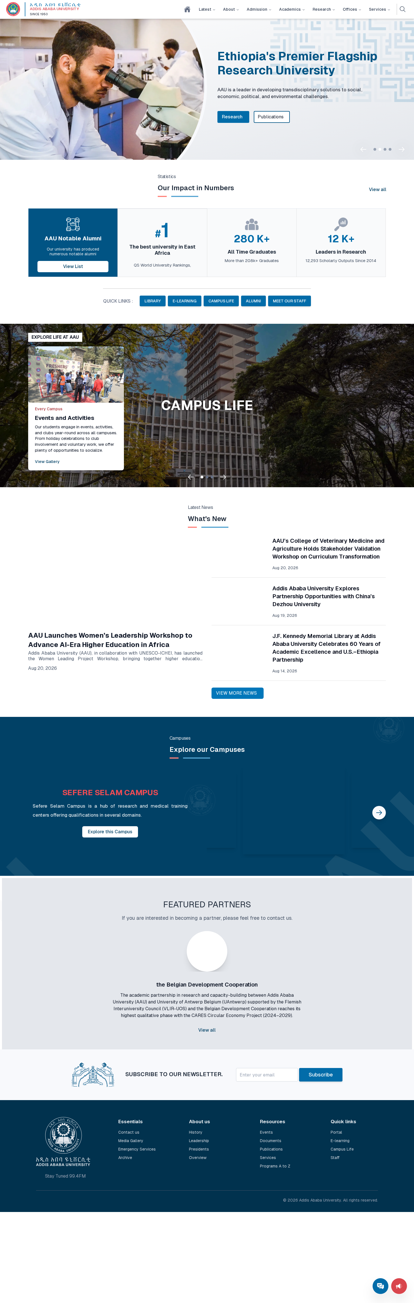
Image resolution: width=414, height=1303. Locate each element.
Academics (290, 9)
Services (377, 9)
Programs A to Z (275, 1166)
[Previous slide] (363, 149)
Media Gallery (130, 1140)
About (229, 9)
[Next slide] (401, 149)
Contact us (128, 1132)
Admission (257, 9)
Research (322, 9)
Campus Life (342, 1149)
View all (377, 189)
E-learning (340, 1140)
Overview (197, 1157)
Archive (125, 1157)
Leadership (199, 1140)
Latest (205, 9)
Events (266, 1132)
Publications (271, 116)
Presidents (199, 1149)
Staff (335, 1157)
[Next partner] (344, 996)
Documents (270, 1140)
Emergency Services (137, 1149)
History (195, 1132)
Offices (350, 9)
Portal (336, 1132)
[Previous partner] (69, 996)
